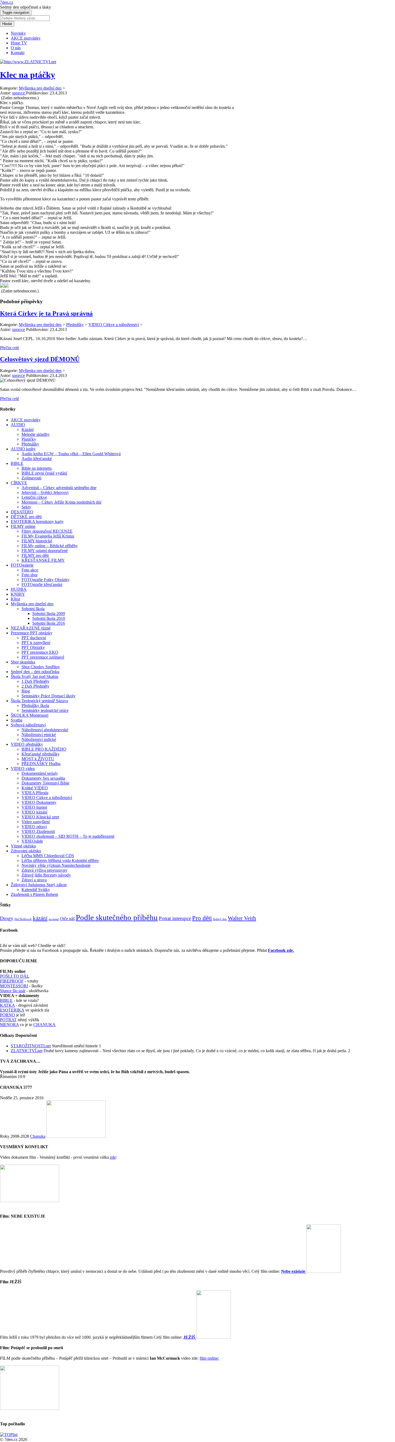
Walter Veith (242, 918)
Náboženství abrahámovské (44, 729)
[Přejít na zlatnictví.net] (28, 61)
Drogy (6, 918)
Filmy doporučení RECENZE (47, 531)
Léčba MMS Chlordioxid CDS (47, 855)
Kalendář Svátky (35, 889)
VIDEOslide (32, 841)
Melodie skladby (35, 434)
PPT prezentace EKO (39, 652)
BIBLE (17, 463)
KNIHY (18, 594)
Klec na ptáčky (27, 75)
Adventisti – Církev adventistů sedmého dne (58, 487)
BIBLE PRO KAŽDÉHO (43, 749)
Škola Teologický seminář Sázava (39, 700)
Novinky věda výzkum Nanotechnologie (56, 865)
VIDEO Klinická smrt (40, 817)
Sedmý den (220, 919)
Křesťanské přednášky (40, 754)
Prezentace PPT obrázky (31, 633)
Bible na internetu (36, 468)
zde (113, 1157)
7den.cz (6, 2)
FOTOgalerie (22, 565)
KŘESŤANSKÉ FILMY (43, 560)
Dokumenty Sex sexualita (43, 778)
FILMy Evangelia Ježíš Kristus (47, 536)
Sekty (26, 507)
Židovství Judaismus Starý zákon (39, 884)
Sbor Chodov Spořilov (40, 667)
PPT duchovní (33, 637)
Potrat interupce (175, 918)
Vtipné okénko (23, 846)
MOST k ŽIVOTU (37, 759)
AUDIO (18, 424)
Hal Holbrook (23, 919)
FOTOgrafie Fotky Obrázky (45, 579)
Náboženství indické (38, 739)
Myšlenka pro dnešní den (40, 88)
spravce (18, 329)
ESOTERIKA (12, 1010)
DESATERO (22, 512)
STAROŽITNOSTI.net (31, 1046)
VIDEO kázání (34, 812)
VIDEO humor (34, 807)
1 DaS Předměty (35, 681)
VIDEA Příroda (34, 792)
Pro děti (202, 917)
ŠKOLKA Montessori (29, 715)
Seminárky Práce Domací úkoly (48, 696)
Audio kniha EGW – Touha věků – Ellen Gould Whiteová (71, 453)
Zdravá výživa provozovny (44, 870)
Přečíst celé (9, 347)
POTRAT (8, 1019)
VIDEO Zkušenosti (38, 831)
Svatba (16, 720)
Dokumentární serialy (39, 773)
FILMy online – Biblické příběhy (49, 545)
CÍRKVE (19, 482)
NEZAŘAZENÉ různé (31, 628)
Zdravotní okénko (26, 851)
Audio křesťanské (36, 458)
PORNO (7, 1015)
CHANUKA (44, 1024)
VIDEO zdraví (34, 826)
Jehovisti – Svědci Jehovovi (45, 492)
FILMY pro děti (35, 555)
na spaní (54, 919)
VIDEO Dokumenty (38, 802)
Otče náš (67, 918)
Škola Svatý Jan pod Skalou (34, 676)
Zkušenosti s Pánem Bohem (34, 894)
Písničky (28, 439)
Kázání (27, 429)
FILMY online (23, 526)
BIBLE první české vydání (44, 473)
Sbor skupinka (23, 662)
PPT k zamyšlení (35, 642)
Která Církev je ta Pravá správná (46, 313)
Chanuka (37, 1136)
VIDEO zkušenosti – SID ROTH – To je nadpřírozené (67, 836)
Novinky (18, 33)
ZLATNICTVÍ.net (26, 1050)
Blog (25, 691)
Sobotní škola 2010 (48, 618)
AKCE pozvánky (26, 38)
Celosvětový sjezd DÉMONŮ (40, 359)
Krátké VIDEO (34, 788)
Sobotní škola (33, 608)
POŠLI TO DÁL (14, 976)
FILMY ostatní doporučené (44, 550)
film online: (209, 1358)
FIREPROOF (12, 981)
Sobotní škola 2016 (48, 623)
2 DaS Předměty (35, 686)
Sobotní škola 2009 (48, 613)
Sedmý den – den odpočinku (35, 671)
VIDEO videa (23, 768)
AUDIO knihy (23, 449)
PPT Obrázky (33, 647)
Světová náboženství (28, 725)
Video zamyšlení (35, 821)
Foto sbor (29, 574)
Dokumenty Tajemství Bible (45, 783)
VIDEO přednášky (27, 744)
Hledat (7, 24)
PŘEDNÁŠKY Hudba (40, 763)
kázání (40, 918)
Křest (15, 599)
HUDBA (19, 589)
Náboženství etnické (38, 734)
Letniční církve (34, 497)
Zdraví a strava (34, 880)
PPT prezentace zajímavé (42, 657)
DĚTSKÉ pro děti (26, 516)
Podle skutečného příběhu (117, 917)
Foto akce (29, 570)
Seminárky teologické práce (45, 710)
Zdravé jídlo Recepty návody (46, 875)
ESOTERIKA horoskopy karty (37, 521)
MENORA (9, 1024)
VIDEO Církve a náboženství (113, 324)
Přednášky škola (35, 705)
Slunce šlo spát (12, 990)
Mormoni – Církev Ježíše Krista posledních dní (61, 502)
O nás (16, 47)
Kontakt (17, 52)
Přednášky (75, 324)
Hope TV (19, 43)
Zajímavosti (31, 478)
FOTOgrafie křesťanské (41, 584)
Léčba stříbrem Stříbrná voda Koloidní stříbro (60, 860)
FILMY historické (36, 541)
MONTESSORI (14, 986)
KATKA (7, 1005)
